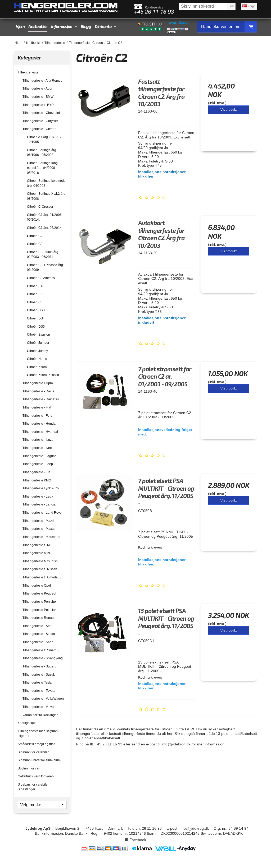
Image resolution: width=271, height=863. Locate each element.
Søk (231, 6)
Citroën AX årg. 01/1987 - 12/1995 (45, 139)
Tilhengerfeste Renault (38, 618)
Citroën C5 (35, 294)
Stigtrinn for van (29, 768)
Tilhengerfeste (28, 72)
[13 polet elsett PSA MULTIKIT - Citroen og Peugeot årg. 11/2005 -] (104, 631)
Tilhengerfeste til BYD (38, 105)
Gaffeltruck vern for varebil (36, 776)
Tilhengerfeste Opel (36, 585)
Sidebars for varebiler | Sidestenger (34, 787)
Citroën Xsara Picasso (43, 375)
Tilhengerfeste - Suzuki (39, 674)
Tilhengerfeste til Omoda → (42, 577)
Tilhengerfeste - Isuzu (37, 440)
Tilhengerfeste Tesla (37, 682)
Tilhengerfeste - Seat (37, 626)
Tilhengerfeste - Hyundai (40, 432)
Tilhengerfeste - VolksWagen (43, 698)
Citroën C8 (35, 302)
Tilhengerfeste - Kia (36, 472)
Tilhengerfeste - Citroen (39, 129)
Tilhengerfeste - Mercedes (41, 537)
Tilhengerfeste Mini (36, 553)
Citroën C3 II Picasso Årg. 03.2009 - (45, 267)
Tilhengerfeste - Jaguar (39, 456)
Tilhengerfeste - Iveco (37, 448)
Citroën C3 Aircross (41, 278)
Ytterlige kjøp (27, 723)
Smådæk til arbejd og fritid (36, 744)
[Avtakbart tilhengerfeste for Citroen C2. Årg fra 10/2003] (104, 243)
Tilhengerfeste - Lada (37, 496)
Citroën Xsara (37, 367)
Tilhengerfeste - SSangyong (42, 658)
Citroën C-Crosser (40, 206)
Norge (251, 6)
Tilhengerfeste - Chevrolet (41, 113)
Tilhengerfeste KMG (36, 480)
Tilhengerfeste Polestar (39, 610)
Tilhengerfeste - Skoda (38, 634)
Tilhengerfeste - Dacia (38, 391)
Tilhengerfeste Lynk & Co (40, 488)
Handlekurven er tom (220, 26)
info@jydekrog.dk (176, 744)
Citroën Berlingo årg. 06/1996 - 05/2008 (42, 152)
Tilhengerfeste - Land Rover (42, 512)
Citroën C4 (35, 286)
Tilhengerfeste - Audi (37, 88)
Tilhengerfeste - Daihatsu (40, 399)
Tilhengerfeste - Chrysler (40, 121)
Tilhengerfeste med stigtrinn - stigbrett (39, 733)
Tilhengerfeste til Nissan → (41, 569)
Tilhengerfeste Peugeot (39, 593)
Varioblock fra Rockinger (40, 715)
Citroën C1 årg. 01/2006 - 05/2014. (45, 217)
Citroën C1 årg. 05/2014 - (45, 228)
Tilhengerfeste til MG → (39, 545)
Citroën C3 (35, 244)
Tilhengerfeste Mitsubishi (40, 561)
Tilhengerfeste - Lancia (39, 504)
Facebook (137, 840)
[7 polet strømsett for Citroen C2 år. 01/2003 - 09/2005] (104, 389)
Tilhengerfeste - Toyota (38, 691)
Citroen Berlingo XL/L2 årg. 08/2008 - (46, 196)
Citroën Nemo (37, 359)
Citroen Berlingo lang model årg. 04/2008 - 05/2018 (42, 168)
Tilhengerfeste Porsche (39, 602)
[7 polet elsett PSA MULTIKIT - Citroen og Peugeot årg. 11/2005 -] (104, 501)
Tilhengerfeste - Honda (39, 423)
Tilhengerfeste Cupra (37, 383)
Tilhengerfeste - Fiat (36, 407)
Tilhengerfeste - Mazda (39, 521)
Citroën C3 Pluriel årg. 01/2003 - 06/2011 (43, 254)
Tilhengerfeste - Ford (37, 415)
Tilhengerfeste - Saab (37, 642)
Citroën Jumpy (37, 351)
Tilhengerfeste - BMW (37, 97)
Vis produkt (228, 110)
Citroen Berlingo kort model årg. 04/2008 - (46, 183)
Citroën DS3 (36, 310)
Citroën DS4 (36, 318)
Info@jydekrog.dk (194, 828)
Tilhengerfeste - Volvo (38, 707)
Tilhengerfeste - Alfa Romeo (42, 80)
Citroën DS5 (36, 326)
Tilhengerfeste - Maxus (38, 529)
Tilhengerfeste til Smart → (41, 650)
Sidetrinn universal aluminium (39, 760)
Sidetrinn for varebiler (33, 752)
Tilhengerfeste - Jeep (37, 464)
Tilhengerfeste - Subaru (39, 666)
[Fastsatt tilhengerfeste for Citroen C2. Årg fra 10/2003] (104, 102)
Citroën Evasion (38, 334)
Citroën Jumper (38, 343)
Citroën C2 (35, 236)
